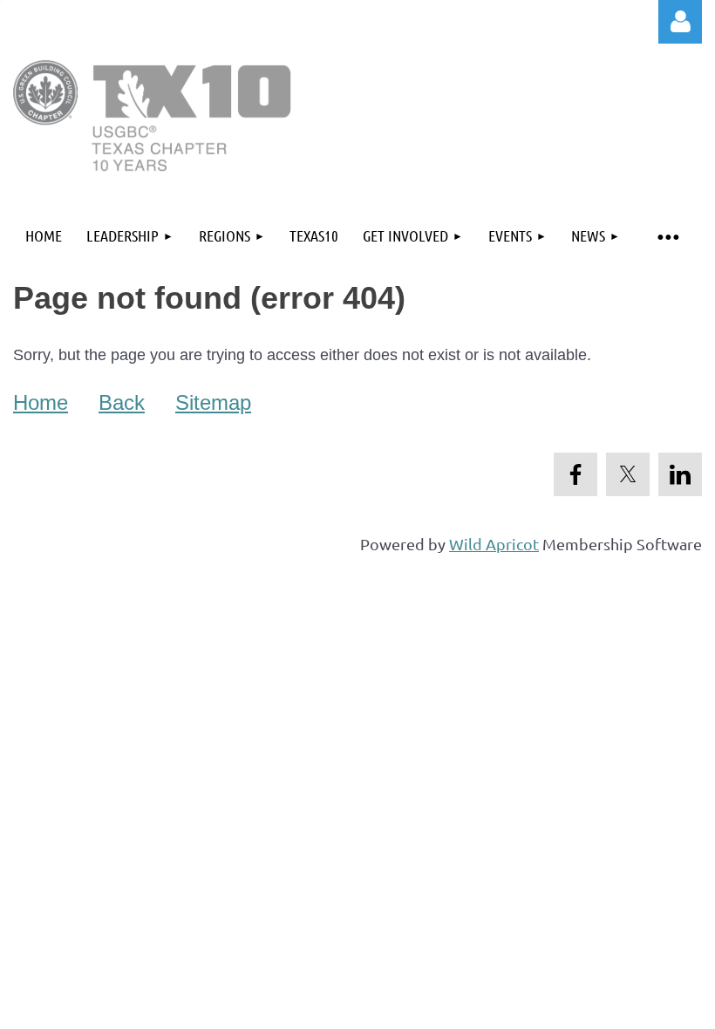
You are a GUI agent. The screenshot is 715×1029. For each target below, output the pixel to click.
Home (40, 402)
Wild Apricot (494, 544)
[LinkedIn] (680, 474)
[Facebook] (575, 474)
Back (122, 402)
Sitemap (213, 402)
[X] (628, 474)
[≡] (667, 235)
